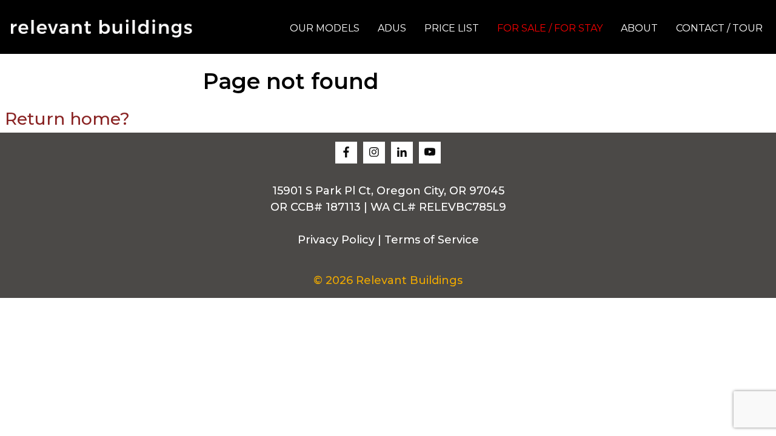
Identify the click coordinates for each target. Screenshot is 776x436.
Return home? (67, 118)
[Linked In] (402, 153)
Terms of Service (431, 239)
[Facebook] (346, 153)
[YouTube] (430, 153)
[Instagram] (374, 153)
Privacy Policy (336, 239)
